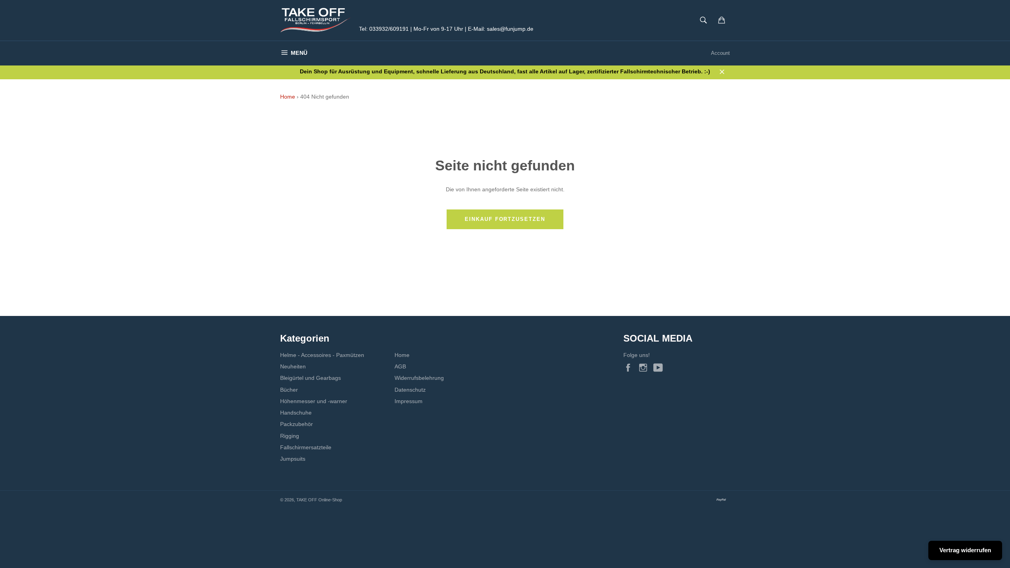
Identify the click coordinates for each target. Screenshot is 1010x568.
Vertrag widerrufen (965, 550)
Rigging (289, 436)
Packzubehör (296, 424)
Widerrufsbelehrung (419, 378)
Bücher (289, 390)
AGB (400, 366)
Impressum (409, 401)
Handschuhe (296, 412)
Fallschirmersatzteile (305, 447)
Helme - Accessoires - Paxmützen (322, 355)
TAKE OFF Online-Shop (319, 499)
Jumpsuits (292, 459)
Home (287, 96)
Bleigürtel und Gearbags (310, 378)
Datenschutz (410, 390)
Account (720, 53)
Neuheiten (293, 366)
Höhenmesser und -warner (313, 401)
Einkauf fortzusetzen (505, 219)
